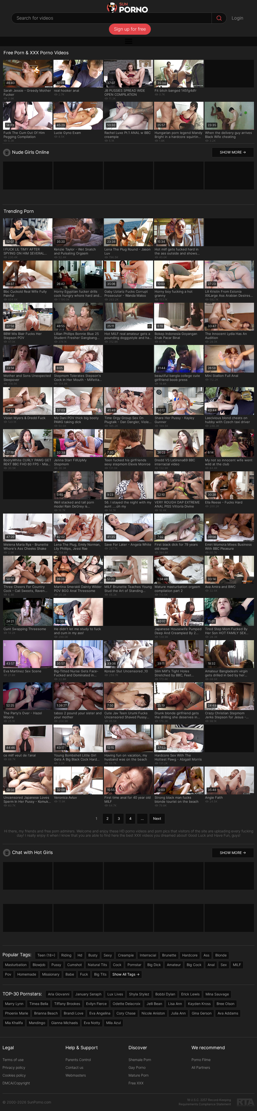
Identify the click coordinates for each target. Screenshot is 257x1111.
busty (93, 955)
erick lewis (190, 994)
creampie (126, 955)
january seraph (88, 994)
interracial (148, 955)
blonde (221, 955)
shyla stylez (139, 994)
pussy (56, 965)
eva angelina (99, 1013)
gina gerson (202, 1013)
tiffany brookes (67, 1003)
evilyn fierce (96, 1003)
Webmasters (76, 1075)
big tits (100, 974)
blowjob (39, 965)
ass (206, 955)
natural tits (97, 965)
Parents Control (78, 1059)
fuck (84, 974)
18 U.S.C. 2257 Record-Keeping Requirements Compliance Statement (205, 1102)
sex (224, 965)
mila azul (113, 1023)
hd (80, 955)
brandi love (73, 1013)
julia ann (178, 1013)
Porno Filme (201, 1059)
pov (8, 974)
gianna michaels (64, 1023)
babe (70, 974)
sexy (108, 955)
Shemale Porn (139, 1059)
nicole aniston (153, 1013)
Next (157, 818)
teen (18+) (46, 955)
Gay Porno (137, 1067)
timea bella (38, 1003)
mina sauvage (217, 994)
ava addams (228, 1013)
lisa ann (175, 1003)
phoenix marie (16, 1013)
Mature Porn (138, 1075)
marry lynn (14, 1003)
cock (117, 965)
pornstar (134, 965)
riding (66, 955)
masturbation (16, 965)
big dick (154, 965)
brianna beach (46, 1013)
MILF (237, 965)
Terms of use (13, 1059)
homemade (26, 974)
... (142, 818)
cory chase (126, 1013)
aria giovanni (58, 994)
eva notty (92, 1023)
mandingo (37, 1023)
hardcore (190, 955)
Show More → (233, 152)
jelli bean (154, 1003)
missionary (50, 974)
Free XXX (136, 1083)
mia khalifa (14, 1023)
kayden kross (199, 1003)
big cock (194, 965)
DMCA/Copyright (16, 1083)
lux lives (115, 994)
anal (211, 965)
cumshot (74, 965)
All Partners (200, 1067)
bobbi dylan (165, 994)
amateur (174, 965)
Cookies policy (14, 1075)
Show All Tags (123, 974)
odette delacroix (127, 1003)
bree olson (225, 1003)
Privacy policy (14, 1067)
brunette (169, 955)
